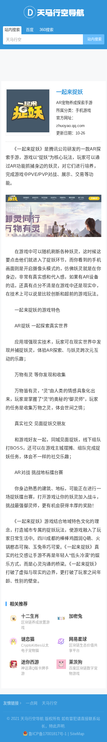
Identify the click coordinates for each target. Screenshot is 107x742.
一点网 (31, 703)
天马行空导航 (32, 718)
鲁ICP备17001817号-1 (48, 734)
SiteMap (77, 734)
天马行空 (49, 703)
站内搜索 (94, 39)
